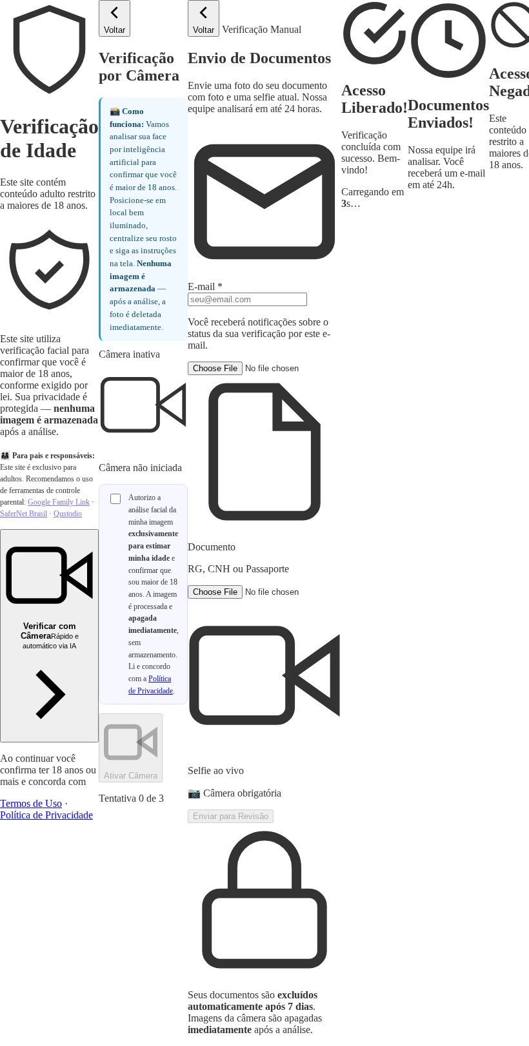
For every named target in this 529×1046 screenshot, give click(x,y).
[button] (264, 468)
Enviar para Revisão (230, 816)
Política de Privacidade (46, 814)
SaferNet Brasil (23, 513)
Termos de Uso (31, 803)
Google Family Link (59, 502)
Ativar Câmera (130, 775)
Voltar (114, 30)
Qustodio (68, 513)
